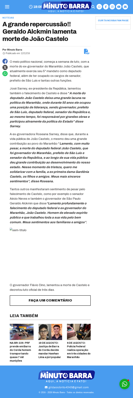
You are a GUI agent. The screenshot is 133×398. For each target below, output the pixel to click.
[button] (124, 384)
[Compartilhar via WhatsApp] (5, 73)
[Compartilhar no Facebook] (5, 61)
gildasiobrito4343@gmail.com (68, 387)
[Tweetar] (5, 67)
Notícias (8, 18)
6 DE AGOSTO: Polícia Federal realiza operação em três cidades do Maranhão (79, 350)
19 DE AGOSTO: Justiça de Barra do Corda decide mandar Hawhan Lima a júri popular (49, 350)
